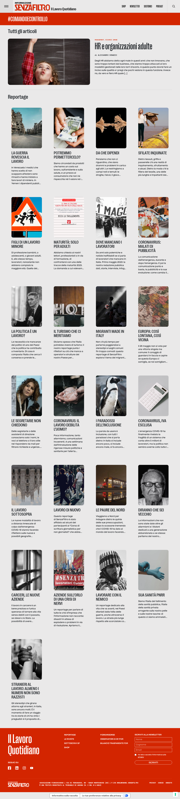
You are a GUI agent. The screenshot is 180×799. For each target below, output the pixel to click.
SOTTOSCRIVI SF (72, 743)
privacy (141, 757)
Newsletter (135, 6)
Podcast (159, 6)
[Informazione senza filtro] (18, 784)
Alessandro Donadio (107, 55)
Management (99, 40)
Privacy (152, 783)
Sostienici (148, 6)
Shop (124, 6)
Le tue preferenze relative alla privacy (101, 795)
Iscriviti (153, 763)
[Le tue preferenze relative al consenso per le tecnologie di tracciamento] (175, 794)
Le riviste (69, 739)
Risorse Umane (111, 40)
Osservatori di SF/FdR (111, 739)
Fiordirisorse (107, 735)
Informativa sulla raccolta (65, 795)
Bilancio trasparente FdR (114, 743)
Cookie (161, 783)
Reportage (70, 735)
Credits (169, 783)
